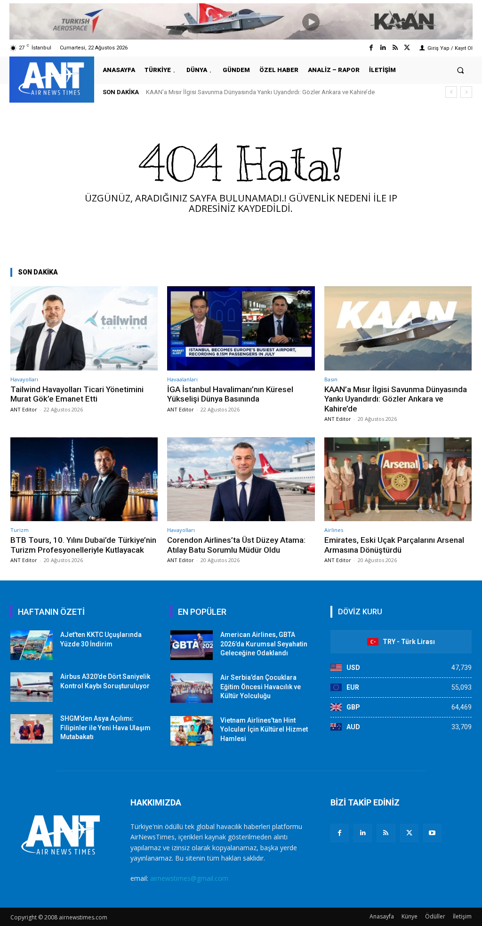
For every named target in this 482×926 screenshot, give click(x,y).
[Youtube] (432, 833)
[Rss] (395, 48)
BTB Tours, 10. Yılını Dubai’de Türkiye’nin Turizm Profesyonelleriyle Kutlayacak (83, 544)
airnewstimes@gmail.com (189, 878)
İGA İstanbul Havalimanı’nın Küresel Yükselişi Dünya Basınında (230, 394)
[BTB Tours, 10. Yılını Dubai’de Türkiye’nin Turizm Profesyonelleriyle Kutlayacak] (84, 479)
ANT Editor (23, 409)
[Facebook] (371, 48)
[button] (461, 70)
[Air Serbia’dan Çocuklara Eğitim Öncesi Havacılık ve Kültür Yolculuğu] (191, 688)
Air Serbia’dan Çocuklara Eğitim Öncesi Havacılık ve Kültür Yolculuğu (260, 687)
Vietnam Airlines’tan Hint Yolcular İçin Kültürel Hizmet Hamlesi (264, 729)
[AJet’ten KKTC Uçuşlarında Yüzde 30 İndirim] (31, 645)
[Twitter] (407, 48)
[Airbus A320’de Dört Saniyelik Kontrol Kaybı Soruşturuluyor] (31, 687)
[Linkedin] (383, 48)
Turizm (19, 529)
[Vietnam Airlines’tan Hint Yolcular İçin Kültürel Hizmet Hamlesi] (191, 731)
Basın (330, 379)
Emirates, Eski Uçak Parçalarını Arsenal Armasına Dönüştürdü (394, 544)
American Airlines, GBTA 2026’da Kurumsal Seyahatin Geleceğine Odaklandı (263, 644)
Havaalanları (182, 379)
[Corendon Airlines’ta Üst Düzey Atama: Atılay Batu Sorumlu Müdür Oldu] (240, 479)
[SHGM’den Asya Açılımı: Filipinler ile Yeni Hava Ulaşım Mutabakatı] (31, 729)
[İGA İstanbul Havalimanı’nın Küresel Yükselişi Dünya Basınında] (240, 328)
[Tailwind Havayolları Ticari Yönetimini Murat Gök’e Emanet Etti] (84, 328)
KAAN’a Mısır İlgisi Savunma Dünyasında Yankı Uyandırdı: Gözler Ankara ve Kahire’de (260, 92)
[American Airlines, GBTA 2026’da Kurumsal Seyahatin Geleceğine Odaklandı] (191, 645)
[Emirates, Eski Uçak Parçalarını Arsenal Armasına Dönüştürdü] (398, 479)
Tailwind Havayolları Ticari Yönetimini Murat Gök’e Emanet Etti (77, 394)
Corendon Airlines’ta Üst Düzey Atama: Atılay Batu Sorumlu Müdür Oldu (236, 544)
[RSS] (386, 833)
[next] (466, 92)
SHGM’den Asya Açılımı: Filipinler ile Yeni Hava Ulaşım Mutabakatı (105, 728)
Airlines (333, 529)
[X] (409, 833)
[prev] (451, 92)
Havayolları (24, 379)
